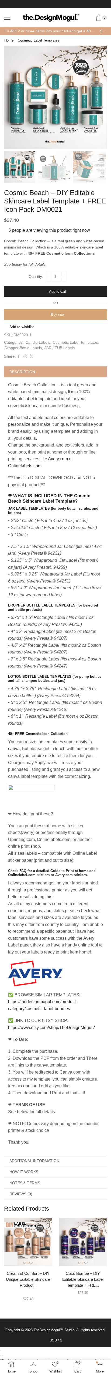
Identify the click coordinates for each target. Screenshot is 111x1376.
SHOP (103, 31)
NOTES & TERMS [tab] (24, 1183)
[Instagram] (42, 4)
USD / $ (56, 1340)
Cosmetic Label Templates (38, 40)
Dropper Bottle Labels (23, 348)
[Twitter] (60, 4)
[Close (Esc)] (0, 1350)
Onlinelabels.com (24, 466)
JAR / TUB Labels (59, 348)
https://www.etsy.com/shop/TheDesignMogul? (51, 1027)
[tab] (55, 371)
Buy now (57, 314)
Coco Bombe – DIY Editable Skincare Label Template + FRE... (82, 1279)
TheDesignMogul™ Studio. (55, 1330)
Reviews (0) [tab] (20, 1194)
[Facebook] (51, 4)
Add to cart (57, 291)
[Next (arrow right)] (2, 1355)
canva (14, 748)
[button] (11, 98)
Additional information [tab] (34, 1161)
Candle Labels (38, 342)
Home (8, 40)
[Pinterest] (69, 4)
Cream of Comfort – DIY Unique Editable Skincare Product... (28, 1279)
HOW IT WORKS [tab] (23, 1172)
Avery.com (58, 459)
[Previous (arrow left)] (0, 1355)
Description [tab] (22, 372)
